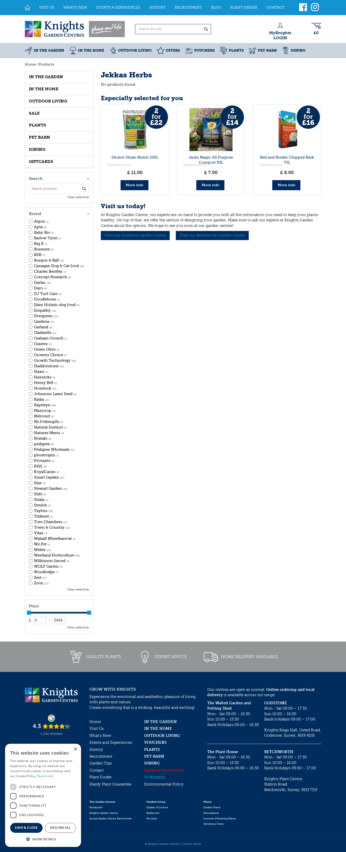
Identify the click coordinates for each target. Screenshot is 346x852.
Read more (45, 776)
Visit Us (96, 728)
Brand (35, 213)
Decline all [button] (60, 827)
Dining (37, 149)
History (96, 749)
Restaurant (96, 807)
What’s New (100, 735)
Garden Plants (212, 807)
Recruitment (100, 756)
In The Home (43, 89)
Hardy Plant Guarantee (110, 784)
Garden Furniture (157, 807)
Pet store (151, 818)
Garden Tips (100, 763)
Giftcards (41, 161)
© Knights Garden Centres (162, 844)
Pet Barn (39, 137)
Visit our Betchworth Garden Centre (212, 235)
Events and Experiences (110, 742)
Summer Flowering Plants (219, 818)
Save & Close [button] (26, 827)
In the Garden (46, 76)
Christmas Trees (213, 823)
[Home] (27, 7)
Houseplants (211, 813)
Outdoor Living (48, 101)
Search (36, 178)
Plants (37, 125)
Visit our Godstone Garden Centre (135, 235)
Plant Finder (100, 777)
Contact (96, 770)
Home (95, 721)
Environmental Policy (164, 784)
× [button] (75, 749)
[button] (43, 839)
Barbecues (153, 813)
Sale (34, 113)
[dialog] (43, 795)
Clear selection (78, 197)
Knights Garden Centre (103, 813)
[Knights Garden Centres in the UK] (75, 29)
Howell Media (192, 844)
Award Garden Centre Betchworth (110, 818)
